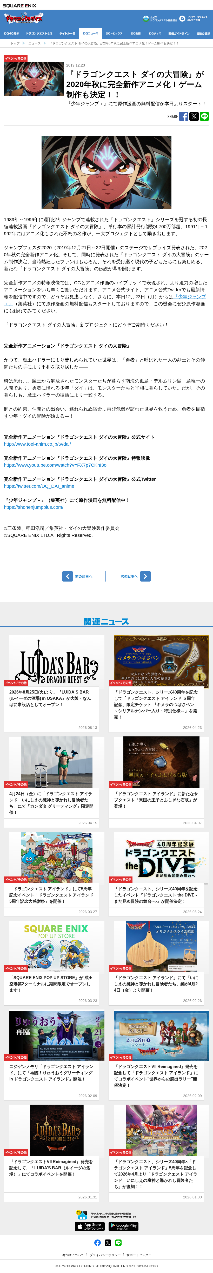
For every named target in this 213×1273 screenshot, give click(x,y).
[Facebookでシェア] (97, 1242)
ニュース (34, 43)
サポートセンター (139, 1255)
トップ (15, 43)
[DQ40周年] (11, 33)
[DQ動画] (135, 33)
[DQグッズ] (155, 33)
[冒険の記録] (203, 33)
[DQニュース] (90, 33)
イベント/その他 (16, 58)
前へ (84, 576)
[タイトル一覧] (67, 33)
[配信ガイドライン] (179, 33)
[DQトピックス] (114, 33)
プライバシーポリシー (105, 1255)
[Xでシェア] (108, 1242)
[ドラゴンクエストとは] (39, 33)
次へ (129, 576)
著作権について (73, 1255)
